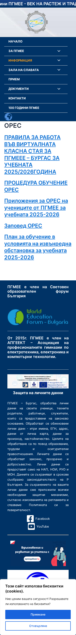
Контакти (17, 98)
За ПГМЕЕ (16, 51)
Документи (18, 89)
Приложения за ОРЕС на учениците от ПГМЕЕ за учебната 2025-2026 (36, 207)
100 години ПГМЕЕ (23, 108)
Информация (20, 60)
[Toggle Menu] (57, 51)
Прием (14, 79)
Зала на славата (23, 70)
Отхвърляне (38, 626)
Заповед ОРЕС (23, 225)
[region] (38, 607)
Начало (15, 41)
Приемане (38, 614)
